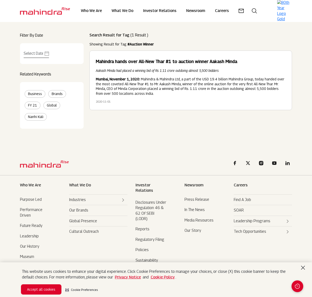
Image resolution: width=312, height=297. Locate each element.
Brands (57, 94)
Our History (29, 246)
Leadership (29, 236)
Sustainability (147, 260)
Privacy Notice (128, 277)
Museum (27, 256)
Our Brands (78, 210)
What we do (122, 11)
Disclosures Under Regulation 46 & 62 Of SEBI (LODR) (151, 210)
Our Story (193, 230)
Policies (142, 249)
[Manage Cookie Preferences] (297, 286)
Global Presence (83, 221)
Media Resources (199, 220)
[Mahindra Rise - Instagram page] (262, 163)
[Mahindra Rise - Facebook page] (235, 163)
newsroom (195, 11)
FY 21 (32, 105)
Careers (241, 185)
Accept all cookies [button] (41, 289)
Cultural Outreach (84, 231)
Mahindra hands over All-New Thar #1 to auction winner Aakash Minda (166, 61)
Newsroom (194, 185)
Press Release (197, 199)
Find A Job (242, 199)
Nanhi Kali (35, 117)
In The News (195, 209)
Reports (142, 229)
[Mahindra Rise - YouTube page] (275, 163)
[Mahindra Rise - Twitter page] (249, 163)
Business (35, 94)
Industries (77, 199)
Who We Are (91, 11)
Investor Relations (159, 11)
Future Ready (31, 225)
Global (52, 105)
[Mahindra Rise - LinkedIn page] (288, 163)
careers (222, 11)
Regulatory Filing (150, 239)
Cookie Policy (163, 277)
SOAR (239, 210)
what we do (80, 185)
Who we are (30, 185)
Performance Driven (31, 212)
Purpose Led (31, 199)
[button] (81, 288)
